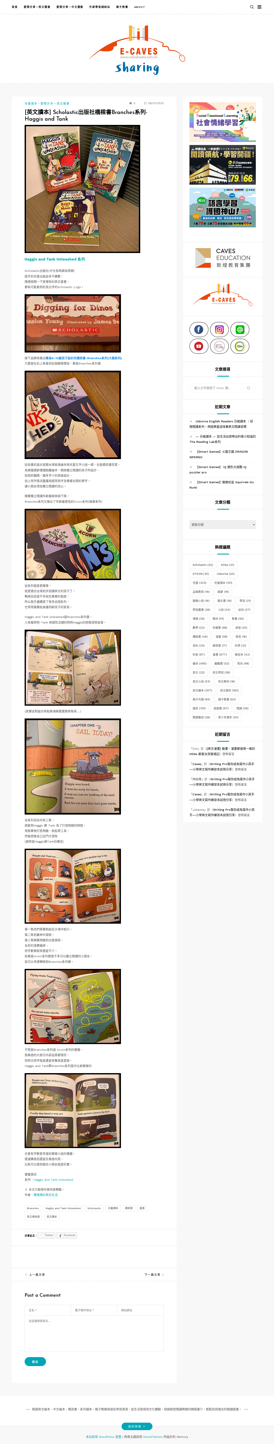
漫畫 (222, 636)
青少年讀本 (228, 717)
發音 (241, 636)
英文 (199, 672)
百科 (199, 645)
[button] (252, 7)
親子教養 (122, 7)
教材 (218, 618)
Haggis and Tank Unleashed (53, 1179)
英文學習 (221, 672)
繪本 (200, 663)
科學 (240, 645)
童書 (142, 1208)
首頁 (15, 7)
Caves (196, 764)
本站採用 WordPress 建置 (104, 1436)
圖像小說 (201, 600)
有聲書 (220, 627)
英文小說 (201, 681)
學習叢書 (201, 609)
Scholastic (94, 1208)
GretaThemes (152, 1436)
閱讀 (243, 708)
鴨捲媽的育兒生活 (46, 1195)
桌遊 (241, 627)
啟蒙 (223, 591)
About (140, 7)
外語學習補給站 (99, 7)
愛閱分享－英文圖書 (37, 7)
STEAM (201, 573)
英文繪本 (202, 690)
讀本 (199, 708)
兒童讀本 (31, 103)
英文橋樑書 (33, 1216)
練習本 (242, 654)
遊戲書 (221, 708)
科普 (199, 654)
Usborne (226, 573)
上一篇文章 (37, 1274)
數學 (199, 627)
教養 (238, 618)
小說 (224, 609)
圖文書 (224, 600)
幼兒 (244, 609)
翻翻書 (221, 663)
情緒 (199, 618)
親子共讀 (201, 699)
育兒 (243, 663)
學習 (245, 600)
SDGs (227, 564)
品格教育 (201, 591)
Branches (33, 1208)
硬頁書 (220, 645)
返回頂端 (134, 1426)
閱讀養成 (201, 717)
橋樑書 (129, 1208)
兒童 (199, 582)
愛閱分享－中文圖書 (70, 7)
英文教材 (226, 681)
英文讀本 (52, 1216)
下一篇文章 (152, 1274)
